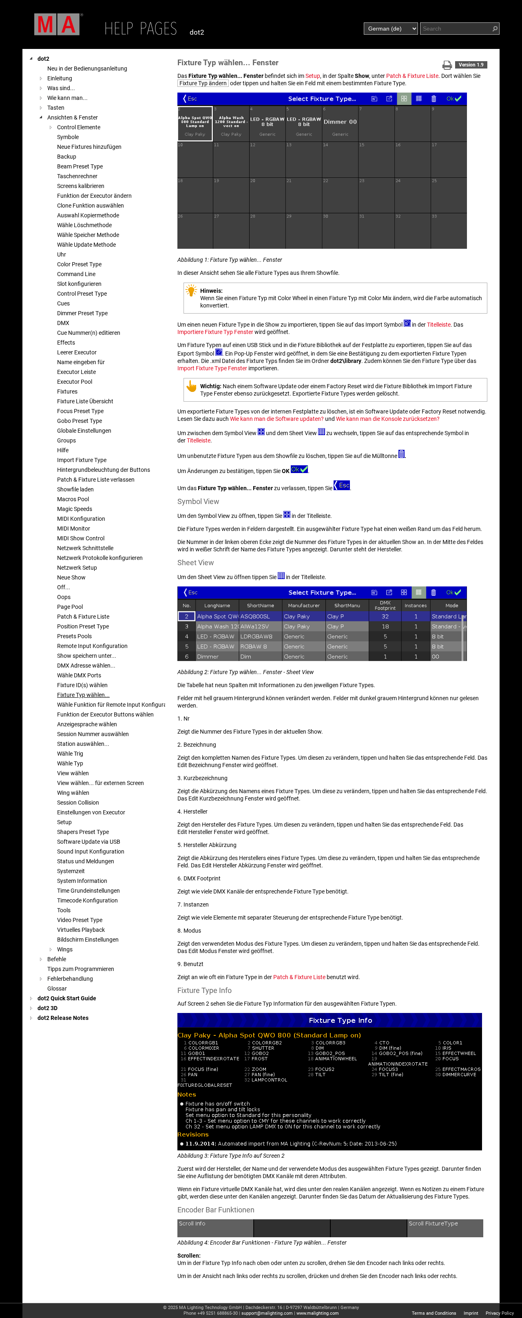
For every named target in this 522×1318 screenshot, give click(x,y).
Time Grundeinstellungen (88, 890)
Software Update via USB (88, 841)
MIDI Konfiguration (81, 518)
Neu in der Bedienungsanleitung (87, 68)
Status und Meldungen (85, 861)
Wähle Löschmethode (84, 225)
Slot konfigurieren (79, 284)
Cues (63, 303)
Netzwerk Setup (77, 567)
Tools (64, 910)
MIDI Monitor (73, 528)
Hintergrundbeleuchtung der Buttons (103, 470)
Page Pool (70, 607)
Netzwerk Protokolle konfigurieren (100, 558)
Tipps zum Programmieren (80, 969)
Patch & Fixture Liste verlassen (96, 479)
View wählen (73, 773)
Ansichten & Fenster (72, 117)
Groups (66, 440)
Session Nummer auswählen (93, 734)
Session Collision (78, 802)
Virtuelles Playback (81, 930)
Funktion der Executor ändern (94, 195)
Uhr (61, 254)
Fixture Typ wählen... (83, 695)
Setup (64, 822)
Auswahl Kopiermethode (88, 215)
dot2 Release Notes (63, 1018)
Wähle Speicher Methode (88, 235)
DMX (63, 323)
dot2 (43, 58)
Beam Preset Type (80, 166)
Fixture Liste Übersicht (85, 401)
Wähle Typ (70, 763)
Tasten (55, 107)
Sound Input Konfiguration (90, 851)
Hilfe (63, 450)
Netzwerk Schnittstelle (85, 548)
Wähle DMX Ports (79, 675)
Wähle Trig (70, 753)
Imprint (471, 1313)
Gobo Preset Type (79, 421)
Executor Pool (74, 381)
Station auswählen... (83, 744)
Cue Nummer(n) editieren (88, 333)
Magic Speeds (74, 509)
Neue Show (71, 577)
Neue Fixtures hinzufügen (89, 147)
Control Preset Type (82, 293)
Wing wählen (73, 792)
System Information (82, 881)
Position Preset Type (83, 626)
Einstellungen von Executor (91, 812)
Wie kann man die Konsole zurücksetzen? (388, 419)
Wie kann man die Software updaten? (277, 419)
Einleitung (59, 78)
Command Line (76, 274)
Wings (65, 949)
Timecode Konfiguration (87, 900)
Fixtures (67, 391)
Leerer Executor (77, 352)
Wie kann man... (67, 98)
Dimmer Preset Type (82, 313)
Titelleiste (439, 324)
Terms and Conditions (434, 1313)
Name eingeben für (81, 362)
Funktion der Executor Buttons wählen (105, 714)
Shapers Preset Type (83, 832)
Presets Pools (74, 636)
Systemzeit (71, 871)
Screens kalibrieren (80, 186)
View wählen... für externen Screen (100, 783)
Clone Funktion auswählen (90, 205)
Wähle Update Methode (86, 244)
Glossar (57, 988)
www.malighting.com (317, 1313)
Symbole (68, 137)
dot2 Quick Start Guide (67, 998)
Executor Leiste (76, 372)
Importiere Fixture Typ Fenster (215, 332)
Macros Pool (73, 499)
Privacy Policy (500, 1313)
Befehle (56, 959)
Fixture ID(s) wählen (82, 685)
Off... (63, 587)
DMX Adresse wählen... (86, 665)
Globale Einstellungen (84, 430)
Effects (66, 342)
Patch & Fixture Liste (83, 616)
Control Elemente (78, 127)
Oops (64, 597)
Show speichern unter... (86, 655)
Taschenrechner (77, 176)
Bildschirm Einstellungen (88, 939)
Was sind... (61, 88)
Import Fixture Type (81, 460)
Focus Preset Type (80, 411)
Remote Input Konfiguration (92, 646)
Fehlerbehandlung (70, 978)
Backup (66, 156)
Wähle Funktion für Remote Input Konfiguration (117, 704)
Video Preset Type (79, 920)
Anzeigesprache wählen (87, 724)
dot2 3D (48, 1008)
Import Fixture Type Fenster (212, 368)
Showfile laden (75, 489)
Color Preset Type (79, 264)
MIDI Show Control (80, 538)
